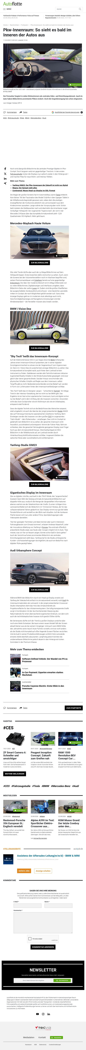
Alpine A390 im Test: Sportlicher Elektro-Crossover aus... (42, 823)
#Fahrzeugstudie (20, 786)
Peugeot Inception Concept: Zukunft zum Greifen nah (41, 755)
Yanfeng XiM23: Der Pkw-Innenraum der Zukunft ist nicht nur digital (40, 185)
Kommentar (18, 910)
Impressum (28, 1044)
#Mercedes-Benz (60, 786)
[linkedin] (49, 1014)
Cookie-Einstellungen (55, 1044)
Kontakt (42, 1037)
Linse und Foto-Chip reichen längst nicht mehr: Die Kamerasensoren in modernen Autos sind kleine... (14, 765)
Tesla (58, 195)
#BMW (45, 786)
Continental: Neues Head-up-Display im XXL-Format (33, 191)
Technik (57, 391)
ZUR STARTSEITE (73, 708)
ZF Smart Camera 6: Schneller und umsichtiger (14, 755)
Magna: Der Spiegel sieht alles (24, 188)
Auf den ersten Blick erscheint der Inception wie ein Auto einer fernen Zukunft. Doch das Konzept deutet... (42, 765)
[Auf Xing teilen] (5, 183)
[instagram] (43, 1014)
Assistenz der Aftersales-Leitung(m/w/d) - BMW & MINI (48, 855)
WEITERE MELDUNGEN (14, 774)
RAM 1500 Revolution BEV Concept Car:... (67, 755)
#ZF (13, 749)
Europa (45, 527)
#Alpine (42, 816)
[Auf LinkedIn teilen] (5, 178)
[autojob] (78, 849)
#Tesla (36, 786)
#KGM (69, 816)
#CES (8, 727)
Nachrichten (14, 25)
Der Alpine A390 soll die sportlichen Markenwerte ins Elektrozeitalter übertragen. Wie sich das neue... (42, 832)
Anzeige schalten (43, 871)
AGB (35, 1044)
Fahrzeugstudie (16, 174)
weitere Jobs (24, 871)
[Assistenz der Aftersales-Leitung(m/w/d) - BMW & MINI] (8, 859)
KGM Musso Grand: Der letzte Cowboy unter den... (69, 823)
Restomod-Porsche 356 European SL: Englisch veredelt (14, 823)
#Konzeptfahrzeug (46, 749)
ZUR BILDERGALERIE (39, 263)
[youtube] (37, 1014)
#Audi (75, 786)
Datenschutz (42, 1044)
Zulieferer (38, 280)
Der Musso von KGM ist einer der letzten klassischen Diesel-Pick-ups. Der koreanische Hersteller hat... (69, 832)
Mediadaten (28, 1037)
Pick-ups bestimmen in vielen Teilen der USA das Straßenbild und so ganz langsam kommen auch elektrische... (70, 765)
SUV (49, 416)
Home (5, 25)
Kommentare (12, 112)
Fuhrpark (24, 25)
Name (47, 902)
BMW (53, 360)
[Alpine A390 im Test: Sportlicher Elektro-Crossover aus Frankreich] (43, 807)
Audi (64, 600)
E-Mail (16, 902)
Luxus (34, 288)
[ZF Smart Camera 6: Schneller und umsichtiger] (15, 739)
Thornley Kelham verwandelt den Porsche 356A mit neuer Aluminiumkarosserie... (13, 832)
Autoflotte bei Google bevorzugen (67, 112)
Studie (60, 411)
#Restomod (16, 816)
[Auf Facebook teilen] (5, 168)
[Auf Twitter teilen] (5, 173)
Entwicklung (15, 283)
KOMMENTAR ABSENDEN (43, 947)
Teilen (25, 112)
